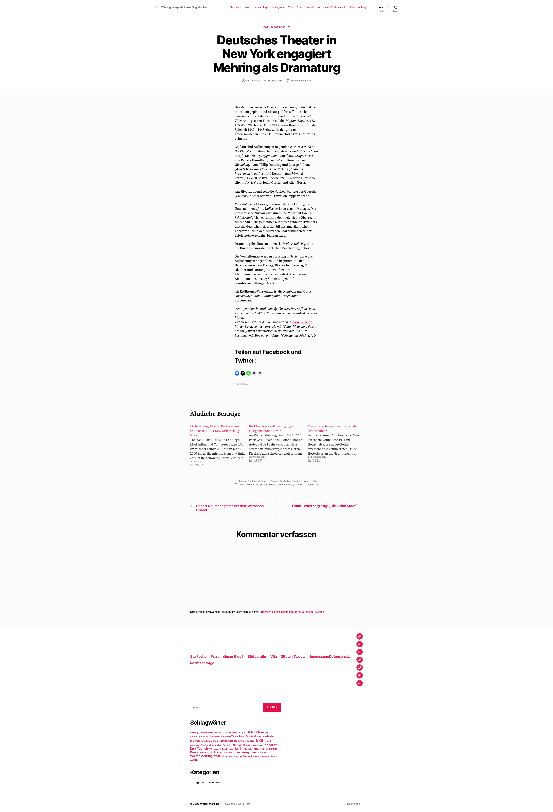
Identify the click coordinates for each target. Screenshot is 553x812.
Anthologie (194, 733)
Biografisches (280, 27)
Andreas (255, 80)
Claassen (215, 736)
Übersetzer (312, 484)
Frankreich (194, 745)
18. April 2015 (275, 80)
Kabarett (271, 745)
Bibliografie (278, 7)
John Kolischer (246, 484)
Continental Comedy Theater (263, 481)
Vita (290, 7)
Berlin (217, 732)
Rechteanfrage (358, 7)
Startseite (235, 7)
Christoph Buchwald (199, 736)
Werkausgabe (235, 756)
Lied (224, 748)
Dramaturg (306, 481)
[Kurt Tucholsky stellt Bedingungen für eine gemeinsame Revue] (278, 446)
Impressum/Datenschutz (332, 7)
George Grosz (241, 745)
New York (300, 484)
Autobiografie (207, 733)
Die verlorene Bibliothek (204, 740)
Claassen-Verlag (229, 736)
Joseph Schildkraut (265, 484)
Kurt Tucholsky (201, 748)
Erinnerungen (228, 740)
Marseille (248, 749)
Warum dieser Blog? (256, 7)
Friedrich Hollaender (211, 745)
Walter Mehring (201, 756)
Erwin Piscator (246, 741)
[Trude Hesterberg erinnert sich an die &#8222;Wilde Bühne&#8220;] (337, 446)
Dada (241, 736)
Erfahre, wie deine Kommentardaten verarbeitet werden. (292, 611)
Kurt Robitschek (284, 484)
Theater (228, 752)
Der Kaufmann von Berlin (260, 736)
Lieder (231, 749)
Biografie (243, 733)
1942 (265, 27)
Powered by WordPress (236, 803)
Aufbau (242, 481)
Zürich (194, 759)
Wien (274, 756)
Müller (257, 749)
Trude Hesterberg (241, 753)
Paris (264, 748)
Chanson (262, 732)
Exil (315, 481)
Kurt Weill (217, 749)
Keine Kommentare (301, 80)
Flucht (268, 741)
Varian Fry (256, 752)
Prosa (194, 752)
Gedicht (226, 745)
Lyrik (239, 748)
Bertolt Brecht (230, 733)
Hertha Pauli (257, 745)
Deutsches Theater (290, 481)
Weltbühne (221, 756)
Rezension (206, 752)
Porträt (273, 749)
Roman (218, 752)
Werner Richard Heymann (256, 756)
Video (265, 752)
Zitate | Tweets (305, 7)
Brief (251, 732)
